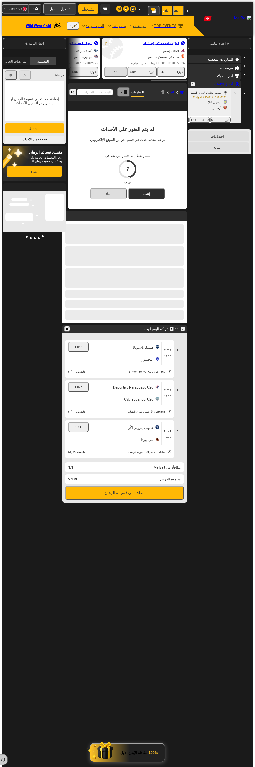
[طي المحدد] (198, 155)
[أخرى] (123, 92)
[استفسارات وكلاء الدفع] (105, 9)
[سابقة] (193, 84)
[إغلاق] (7, 282)
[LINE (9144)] (182, 92)
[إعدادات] (35, 9)
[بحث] (72, 92)
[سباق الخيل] (172, 92)
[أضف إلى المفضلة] (106, 43)
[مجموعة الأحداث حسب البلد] (192, 155)
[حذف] (67, 337)
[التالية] (172, 337)
